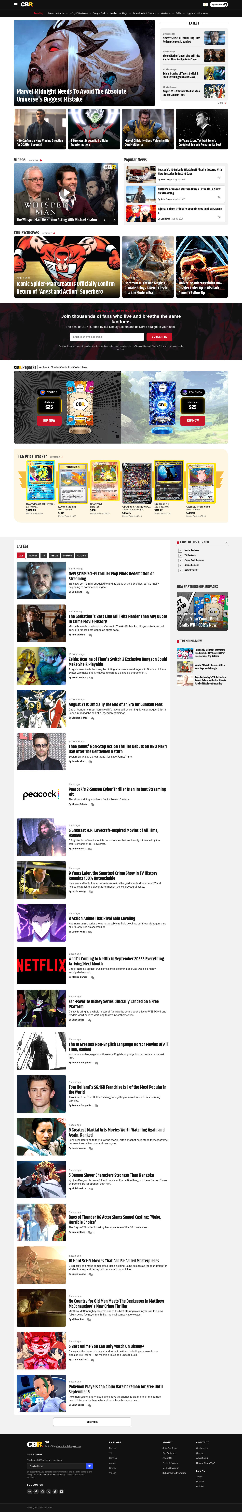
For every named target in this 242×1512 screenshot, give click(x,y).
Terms (199, 1476)
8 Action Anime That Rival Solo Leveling (102, 918)
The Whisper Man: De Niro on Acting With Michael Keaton (57, 220)
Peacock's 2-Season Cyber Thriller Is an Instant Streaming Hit (117, 792)
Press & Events (170, 1463)
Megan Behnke (79, 804)
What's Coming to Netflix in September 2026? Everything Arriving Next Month (116, 962)
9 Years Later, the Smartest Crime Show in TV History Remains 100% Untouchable (113, 876)
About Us (167, 1458)
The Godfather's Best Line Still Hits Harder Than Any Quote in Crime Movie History (181, 59)
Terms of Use (141, 346)
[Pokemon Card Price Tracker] (205, 4)
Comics (113, 1458)
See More (33, 160)
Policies (200, 1486)
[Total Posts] (219, 177)
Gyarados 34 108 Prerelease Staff (46, 504)
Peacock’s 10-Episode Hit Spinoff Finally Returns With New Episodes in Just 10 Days (190, 172)
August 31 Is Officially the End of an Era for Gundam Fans (181, 93)
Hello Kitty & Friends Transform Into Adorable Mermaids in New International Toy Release (210, 653)
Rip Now (49, 420)
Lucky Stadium (67, 506)
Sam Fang (77, 592)
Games (112, 1468)
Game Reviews (191, 570)
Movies (112, 1448)
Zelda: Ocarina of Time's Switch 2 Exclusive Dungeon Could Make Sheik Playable (180, 77)
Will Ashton (78, 1319)
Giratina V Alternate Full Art (138, 506)
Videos (112, 1473)
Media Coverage (170, 1468)
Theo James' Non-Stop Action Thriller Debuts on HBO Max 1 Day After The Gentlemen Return (118, 749)
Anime (112, 1463)
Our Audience (169, 1453)
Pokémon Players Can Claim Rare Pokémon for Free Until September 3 (116, 1389)
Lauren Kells (78, 932)
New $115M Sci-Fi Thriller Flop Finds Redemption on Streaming (181, 40)
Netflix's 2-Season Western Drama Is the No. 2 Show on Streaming (189, 192)
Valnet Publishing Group (68, 1446)
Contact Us (202, 1448)
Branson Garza (79, 718)
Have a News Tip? (205, 1463)
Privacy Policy (157, 346)
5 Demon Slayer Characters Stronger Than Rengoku (111, 1175)
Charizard (96, 504)
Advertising (202, 1458)
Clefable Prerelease (198, 506)
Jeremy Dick (78, 1232)
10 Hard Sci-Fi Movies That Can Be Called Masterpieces (114, 1261)
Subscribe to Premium (174, 1473)
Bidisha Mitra (79, 1188)
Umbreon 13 (161, 504)
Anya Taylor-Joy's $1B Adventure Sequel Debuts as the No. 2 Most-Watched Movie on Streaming (210, 680)
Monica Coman (79, 977)
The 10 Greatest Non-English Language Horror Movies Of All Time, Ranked (118, 1047)
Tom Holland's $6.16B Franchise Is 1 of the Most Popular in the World (117, 1090)
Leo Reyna (165, 219)
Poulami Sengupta (81, 1062)
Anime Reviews (192, 565)
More (220, 103)
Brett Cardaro (79, 677)
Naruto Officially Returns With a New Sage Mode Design (210, 667)
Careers (200, 1453)
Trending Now (191, 641)
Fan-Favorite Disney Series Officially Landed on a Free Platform (114, 1004)
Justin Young (79, 891)
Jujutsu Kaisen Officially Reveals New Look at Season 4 (190, 211)
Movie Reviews (192, 550)
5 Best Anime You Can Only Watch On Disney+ (106, 1346)
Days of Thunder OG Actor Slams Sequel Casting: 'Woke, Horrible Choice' (115, 1220)
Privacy (200, 1481)
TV (110, 1453)
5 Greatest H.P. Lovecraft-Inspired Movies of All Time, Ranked (113, 833)
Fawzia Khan (78, 761)
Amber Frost (78, 848)
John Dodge (166, 180)
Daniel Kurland (79, 1359)
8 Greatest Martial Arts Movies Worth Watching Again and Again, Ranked (117, 1133)
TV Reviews (190, 555)
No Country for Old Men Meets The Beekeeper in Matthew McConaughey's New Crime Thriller (116, 1304)
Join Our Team (169, 1448)
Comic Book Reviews (194, 560)
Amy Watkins (78, 634)
